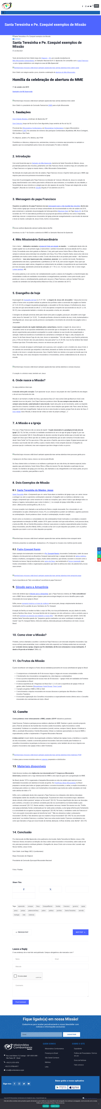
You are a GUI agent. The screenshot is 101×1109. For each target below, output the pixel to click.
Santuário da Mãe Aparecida (41, 163)
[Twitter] (88, 5)
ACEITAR (45, 1106)
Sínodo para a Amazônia (32, 587)
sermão (81, 910)
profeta (59, 910)
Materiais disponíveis (31, 766)
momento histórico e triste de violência (35, 603)
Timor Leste (57, 686)
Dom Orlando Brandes (20, 119)
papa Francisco (83, 61)
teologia (16, 915)
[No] (99, 1104)
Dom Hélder (17, 412)
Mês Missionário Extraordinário (23, 61)
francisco (66, 906)
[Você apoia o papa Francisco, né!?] (47, 575)
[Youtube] (91, 5)
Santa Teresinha (18, 494)
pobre (43, 910)
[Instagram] (19, 1084)
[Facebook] (83, 5)
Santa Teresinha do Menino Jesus (35, 490)
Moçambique (38, 686)
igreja (83, 906)
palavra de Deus (33, 910)
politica (51, 910)
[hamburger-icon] (3, 12)
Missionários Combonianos (32, 128)
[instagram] (86, 5)
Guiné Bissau (47, 686)
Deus (38, 906)
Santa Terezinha (70, 910)
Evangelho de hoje (30, 300)
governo (75, 906)
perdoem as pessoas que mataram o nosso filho (36, 616)
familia (58, 906)
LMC (24, 131)
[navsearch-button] (93, 6)
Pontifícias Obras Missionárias (65, 783)
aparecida (21, 906)
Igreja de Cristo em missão (49, 246)
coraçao (30, 906)
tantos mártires (81, 556)
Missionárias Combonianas (53, 128)
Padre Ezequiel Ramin (28, 549)
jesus (15, 910)
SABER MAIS (55, 1106)
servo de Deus (50, 561)
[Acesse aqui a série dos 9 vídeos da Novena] (47, 755)
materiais (44, 759)
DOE (96, 6)
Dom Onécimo (17, 123)
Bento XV (78, 211)
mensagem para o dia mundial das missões (64, 206)
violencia (31, 915)
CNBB (50, 105)
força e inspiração (74, 561)
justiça (23, 910)
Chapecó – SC (46, 58)
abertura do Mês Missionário (65, 72)
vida (24, 915)
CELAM (38, 188)
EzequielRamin (47, 906)
